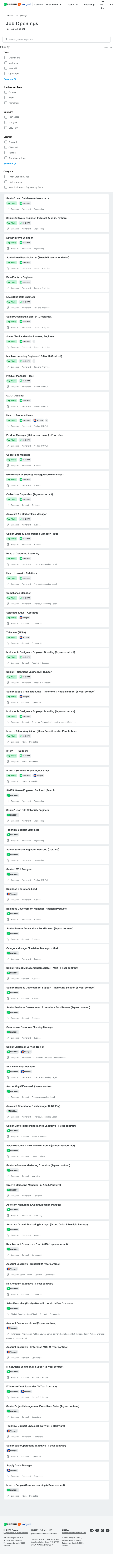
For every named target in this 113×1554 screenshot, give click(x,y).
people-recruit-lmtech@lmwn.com (43, 1533)
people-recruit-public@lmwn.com (16, 1532)
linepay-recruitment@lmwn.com (74, 1532)
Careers (38, 4)
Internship (89, 4)
